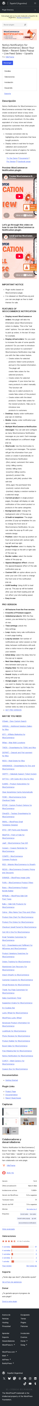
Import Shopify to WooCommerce (15, 975)
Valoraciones (9, 77)
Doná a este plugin (9, 1301)
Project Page (10, 1091)
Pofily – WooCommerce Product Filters (17, 882)
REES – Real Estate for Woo (13, 761)
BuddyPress (8, 1363)
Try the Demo (12, 158)
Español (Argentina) (15, 1373)
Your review (6, 1266)
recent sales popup (23, 1218)
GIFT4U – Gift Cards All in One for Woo (18, 779)
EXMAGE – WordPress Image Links (16, 878)
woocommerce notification (27, 1223)
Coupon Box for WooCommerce (15, 1069)
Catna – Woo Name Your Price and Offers (19, 912)
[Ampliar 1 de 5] (16, 1111)
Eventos (24, 1337)
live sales (33, 1214)
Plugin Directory (8, 10)
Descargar (8, 63)
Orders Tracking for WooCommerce (16, 962)
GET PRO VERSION (13, 710)
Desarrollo (8, 88)
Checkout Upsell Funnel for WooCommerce (19, 927)
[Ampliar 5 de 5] (16, 1130)
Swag (24, 1345)
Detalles (7, 71)
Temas (23, 1319)
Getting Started (11, 1080)
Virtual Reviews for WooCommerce (16, 985)
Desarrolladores (8, 1341)
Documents (23, 158)
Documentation (11, 1095)
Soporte (7, 93)
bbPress (6, 1359)
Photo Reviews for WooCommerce (16, 1036)
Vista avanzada (8, 1229)
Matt (5, 1356)
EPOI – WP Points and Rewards (15, 830)
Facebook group (24, 161)
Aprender (5, 1333)
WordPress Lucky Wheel (12, 1018)
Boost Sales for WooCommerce (14, 1046)
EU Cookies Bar (8, 1008)
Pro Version (11, 161)
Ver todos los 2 (32, 1209)
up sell (34, 1218)
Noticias (5, 1319)
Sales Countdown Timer (11, 998)
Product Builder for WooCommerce (16, 1041)
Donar (24, 1341)
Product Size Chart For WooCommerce (17, 917)
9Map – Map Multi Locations (13, 743)
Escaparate (25, 1315)
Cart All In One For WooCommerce (16, 932)
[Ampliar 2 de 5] (34, 1111)
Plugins (23, 1322)
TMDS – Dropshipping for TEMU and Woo (19, 747)
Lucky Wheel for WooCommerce (15, 1013)
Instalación (8, 82)
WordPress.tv (8, 1345)
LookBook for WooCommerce (14, 1031)
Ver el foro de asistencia (12, 1282)
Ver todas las (31, 1266)
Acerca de (6, 1315)
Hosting (5, 1322)
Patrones (24, 1326)
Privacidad (6, 1326)
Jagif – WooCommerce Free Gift (15, 843)
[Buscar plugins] (25, 25)
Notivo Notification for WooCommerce (17, 1056)
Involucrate (25, 1333)
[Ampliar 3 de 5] (16, 1120)
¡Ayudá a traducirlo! (23, 17)
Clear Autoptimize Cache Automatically (17, 792)
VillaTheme (10, 57)
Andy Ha (10, 1173)
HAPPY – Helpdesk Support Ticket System (19, 774)
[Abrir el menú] (35, 3)
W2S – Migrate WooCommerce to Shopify (19, 864)
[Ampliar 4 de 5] (34, 1120)
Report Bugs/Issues (13, 1098)
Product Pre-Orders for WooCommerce (17, 922)
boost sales (24, 1214)
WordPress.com (9, 1352)
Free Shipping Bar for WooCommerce (17, 1051)
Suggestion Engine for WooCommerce (17, 1003)
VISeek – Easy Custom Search (14, 721)
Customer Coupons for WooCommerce (17, 980)
